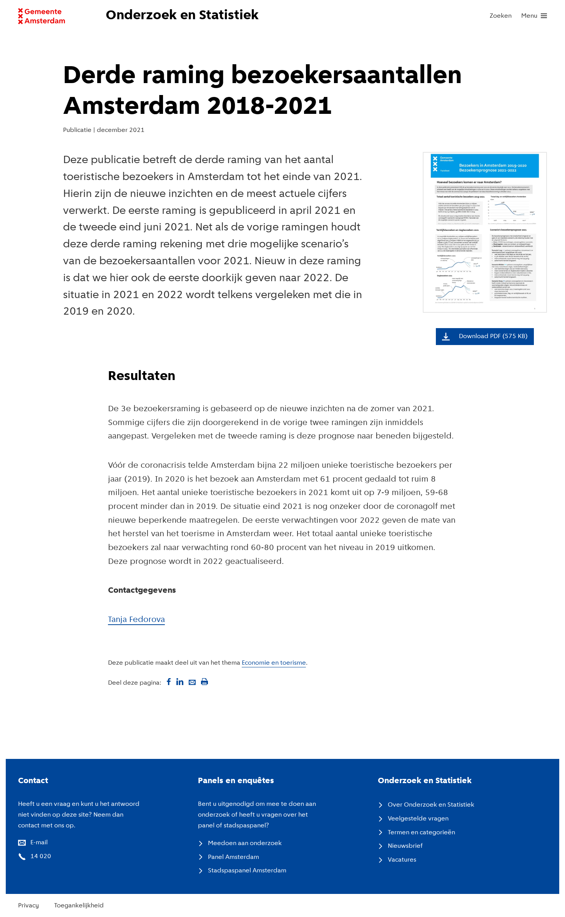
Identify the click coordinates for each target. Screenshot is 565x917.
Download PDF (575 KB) (493, 336)
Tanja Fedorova (136, 619)
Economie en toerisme (274, 663)
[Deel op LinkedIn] (180, 681)
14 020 (40, 856)
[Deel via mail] (192, 681)
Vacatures (402, 860)
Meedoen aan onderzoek (245, 843)
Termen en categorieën (421, 832)
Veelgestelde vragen (418, 818)
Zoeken (501, 16)
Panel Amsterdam (233, 857)
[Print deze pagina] (204, 681)
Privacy (28, 905)
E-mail (39, 842)
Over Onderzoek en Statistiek (431, 805)
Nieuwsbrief (405, 846)
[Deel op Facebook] (167, 681)
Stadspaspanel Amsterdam (247, 870)
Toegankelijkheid (79, 905)
